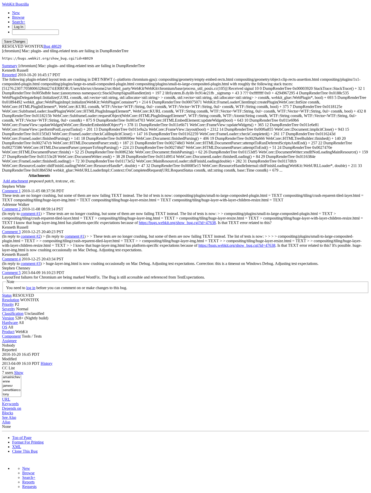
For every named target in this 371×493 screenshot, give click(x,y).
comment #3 (30, 263)
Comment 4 (11, 259)
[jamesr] (11, 386)
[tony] (11, 394)
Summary (9, 66)
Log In (18, 27)
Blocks (7, 413)
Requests (29, 486)
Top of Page (22, 437)
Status (7, 295)
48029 (56, 46)
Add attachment (15, 181)
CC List (8, 368)
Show (18, 372)
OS (4, 327)
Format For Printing (28, 442)
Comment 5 (11, 272)
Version (8, 318)
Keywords (10, 404)
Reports (28, 482)
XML (16, 447)
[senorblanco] (11, 390)
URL (6, 399)
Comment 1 (11, 191)
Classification (12, 313)
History (46, 363)
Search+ (18, 22)
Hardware (10, 322)
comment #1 (30, 213)
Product (8, 332)
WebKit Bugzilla (15, 4)
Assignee (9, 341)
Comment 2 (11, 209)
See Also (9, 417)
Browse (18, 17)
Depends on (11, 408)
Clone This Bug (25, 451)
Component (11, 336)
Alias (6, 422)
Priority (8, 304)
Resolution (10, 300)
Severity (8, 309)
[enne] (11, 381)
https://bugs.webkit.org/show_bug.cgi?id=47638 (177, 223)
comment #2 (30, 236)
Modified (9, 359)
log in (30, 288)
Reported (9, 75)
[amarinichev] (11, 377)
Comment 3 (11, 232)
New (16, 13)
